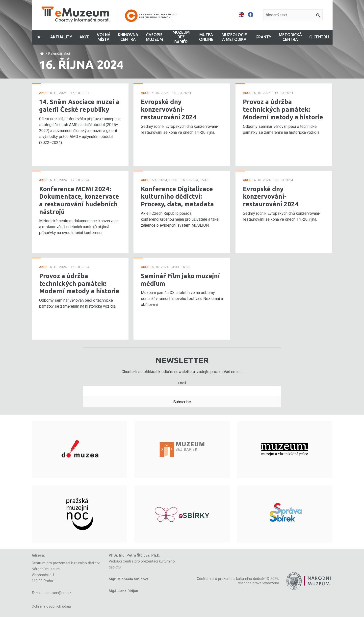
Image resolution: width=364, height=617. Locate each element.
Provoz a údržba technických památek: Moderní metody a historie (79, 283)
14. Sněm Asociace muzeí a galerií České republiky (79, 105)
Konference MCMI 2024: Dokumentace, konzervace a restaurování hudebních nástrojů (79, 200)
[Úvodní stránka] (113, 15)
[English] (241, 15)
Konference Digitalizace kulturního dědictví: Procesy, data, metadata (177, 196)
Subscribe (182, 402)
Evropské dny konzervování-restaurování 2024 (169, 109)
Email (182, 383)
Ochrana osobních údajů (51, 606)
